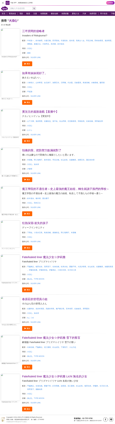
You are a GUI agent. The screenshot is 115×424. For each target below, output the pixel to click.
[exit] (3, 3)
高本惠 (53, 44)
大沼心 (29, 48)
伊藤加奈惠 (33, 270)
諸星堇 (63, 386)
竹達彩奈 (64, 40)
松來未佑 (64, 267)
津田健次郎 (99, 121)
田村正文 (37, 203)
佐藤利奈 (30, 309)
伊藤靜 (95, 386)
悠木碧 (71, 40)
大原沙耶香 (82, 267)
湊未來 (36, 164)
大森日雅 (47, 40)
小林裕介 (30, 83)
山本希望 (39, 83)
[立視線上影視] (4, 8)
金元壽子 (47, 83)
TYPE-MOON (39, 279)
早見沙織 (89, 40)
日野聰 (63, 83)
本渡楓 (29, 160)
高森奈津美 (50, 309)
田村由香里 (99, 40)
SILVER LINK (36, 96)
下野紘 (29, 232)
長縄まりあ (80, 40)
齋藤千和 (72, 267)
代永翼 (70, 83)
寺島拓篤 (81, 121)
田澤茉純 (55, 40)
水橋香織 (94, 83)
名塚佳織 (89, 121)
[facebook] (105, 419)
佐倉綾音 (77, 309)
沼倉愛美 (77, 83)
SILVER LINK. (36, 57)
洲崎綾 (29, 44)
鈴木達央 (61, 44)
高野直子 (47, 267)
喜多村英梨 (40, 309)
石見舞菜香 (72, 121)
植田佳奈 (39, 267)
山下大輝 (30, 121)
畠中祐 (55, 121)
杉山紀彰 (64, 160)
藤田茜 (102, 83)
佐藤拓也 (47, 121)
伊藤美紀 (52, 270)
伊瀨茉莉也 (43, 270)
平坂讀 (29, 92)
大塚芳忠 (45, 44)
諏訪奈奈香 (90, 160)
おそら (29, 130)
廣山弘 (29, 279)
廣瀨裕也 (55, 232)
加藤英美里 (109, 267)
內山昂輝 (62, 121)
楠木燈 (38, 198)
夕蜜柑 (29, 169)
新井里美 (47, 160)
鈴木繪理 (39, 40)
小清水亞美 (38, 232)
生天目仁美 (72, 270)
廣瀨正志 (37, 44)
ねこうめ (30, 318)
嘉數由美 (39, 389)
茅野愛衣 (86, 309)
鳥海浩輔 (86, 83)
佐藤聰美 (72, 160)
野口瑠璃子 (38, 160)
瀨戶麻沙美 (60, 309)
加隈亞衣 (55, 83)
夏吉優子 (45, 198)
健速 (29, 53)
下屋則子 (64, 347)
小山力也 (72, 347)
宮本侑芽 (69, 309)
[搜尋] (34, 8)
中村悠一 (30, 40)
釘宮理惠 (55, 386)
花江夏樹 (47, 347)
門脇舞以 (30, 267)
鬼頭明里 (108, 40)
